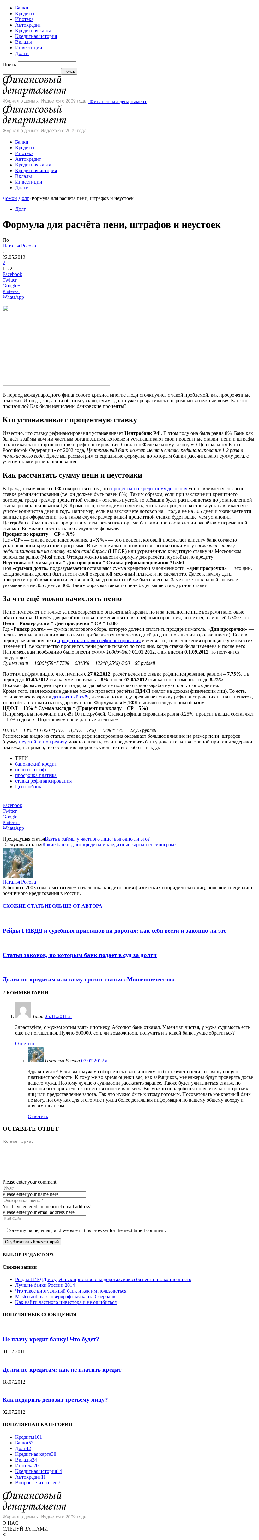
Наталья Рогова (19, 245)
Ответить (25, 1043)
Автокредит (28, 25)
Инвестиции (28, 47)
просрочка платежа (36, 775)
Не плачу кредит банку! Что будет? (51, 1339)
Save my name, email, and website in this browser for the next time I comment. (87, 1230)
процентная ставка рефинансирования (99, 640)
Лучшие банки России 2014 (45, 1285)
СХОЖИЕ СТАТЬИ (25, 906)
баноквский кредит (36, 764)
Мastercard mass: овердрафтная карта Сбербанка (66, 1296)
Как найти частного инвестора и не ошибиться (66, 1302)
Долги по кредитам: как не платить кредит (62, 1369)
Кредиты (24, 13)
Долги (22, 53)
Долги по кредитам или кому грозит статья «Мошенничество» (89, 979)
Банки (21, 7)
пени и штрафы (32, 769)
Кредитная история (36, 36)
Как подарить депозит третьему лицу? (55, 1399)
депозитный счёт (70, 696)
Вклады (23, 42)
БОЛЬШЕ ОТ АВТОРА (75, 906)
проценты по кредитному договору (148, 488)
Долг (23, 198)
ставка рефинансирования (43, 781)
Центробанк (28, 786)
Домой (10, 198)
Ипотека (24, 19)
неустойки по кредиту (43, 741)
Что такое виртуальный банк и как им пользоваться (70, 1290)
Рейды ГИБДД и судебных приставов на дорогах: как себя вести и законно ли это (115, 930)
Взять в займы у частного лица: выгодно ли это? (97, 839)
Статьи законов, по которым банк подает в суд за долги (80, 955)
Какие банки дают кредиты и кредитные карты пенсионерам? (109, 844)
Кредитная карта (33, 30)
